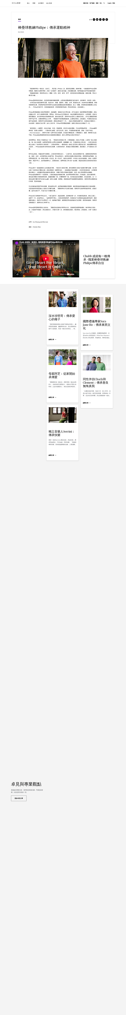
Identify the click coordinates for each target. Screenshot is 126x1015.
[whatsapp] (106, 19)
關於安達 (85, 3)
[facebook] (94, 19)
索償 (97, 3)
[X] (103, 19)
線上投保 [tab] (49, 3)
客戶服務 (92, 3)
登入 (101, 3)
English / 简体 (111, 3)
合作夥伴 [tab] (41, 3)
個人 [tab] (28, 3)
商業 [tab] (34, 3)
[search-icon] (104, 3)
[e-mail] (100, 19)
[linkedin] (97, 19)
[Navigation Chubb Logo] (16, 3)
